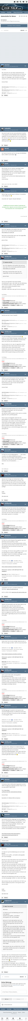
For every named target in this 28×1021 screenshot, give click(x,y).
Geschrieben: (11, 66)
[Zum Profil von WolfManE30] (2, 257)
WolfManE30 (8, 256)
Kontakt (19, 1012)
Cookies (23, 1012)
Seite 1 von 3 (14, 30)
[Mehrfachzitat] (2, 95)
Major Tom (7, 474)
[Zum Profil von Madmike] (2, 815)
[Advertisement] (14, 48)
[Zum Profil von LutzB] (2, 583)
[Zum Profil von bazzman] (2, 65)
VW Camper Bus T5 (6, 90)
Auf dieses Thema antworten (14, 25)
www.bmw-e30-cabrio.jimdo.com (19, 592)
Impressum (15, 1012)
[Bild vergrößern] (8, 139)
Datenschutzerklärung (7, 1012)
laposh (6, 163)
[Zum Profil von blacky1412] (2, 536)
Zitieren (6, 95)
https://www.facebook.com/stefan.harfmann (12, 566)
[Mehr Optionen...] (25, 66)
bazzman (5, 20)
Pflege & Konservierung (14, 21)
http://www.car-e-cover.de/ (8, 232)
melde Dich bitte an (16, 985)
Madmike (7, 814)
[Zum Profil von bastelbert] (2, 190)
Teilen (7, 999)
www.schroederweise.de (12, 589)
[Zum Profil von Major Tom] (2, 475)
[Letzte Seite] (26, 30)
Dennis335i (8, 450)
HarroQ (7, 148)
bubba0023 (8, 128)
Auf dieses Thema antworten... (11, 992)
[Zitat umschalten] (3, 262)
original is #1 (8, 900)
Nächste (22, 30)
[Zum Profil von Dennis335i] (2, 450)
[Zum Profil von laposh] (2, 164)
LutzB (6, 583)
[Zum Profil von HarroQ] (2, 149)
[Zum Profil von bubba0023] (2, 129)
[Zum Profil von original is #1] (2, 901)
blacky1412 (8, 535)
